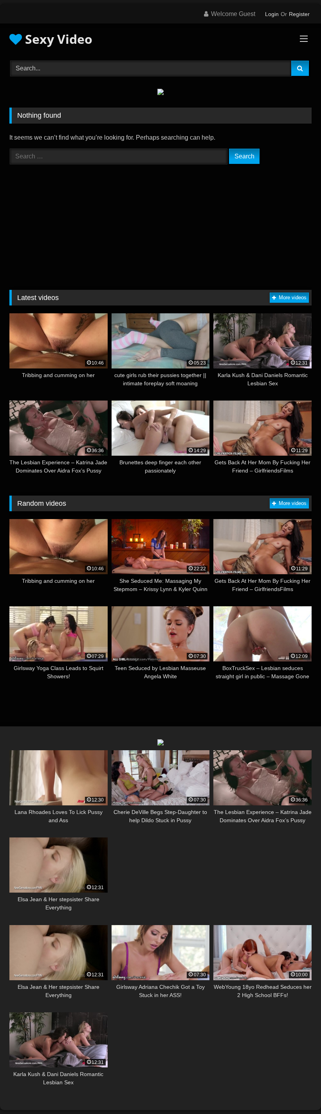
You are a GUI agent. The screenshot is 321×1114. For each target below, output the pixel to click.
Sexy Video (57, 39)
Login (272, 14)
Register (299, 14)
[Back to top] (296, 1090)
